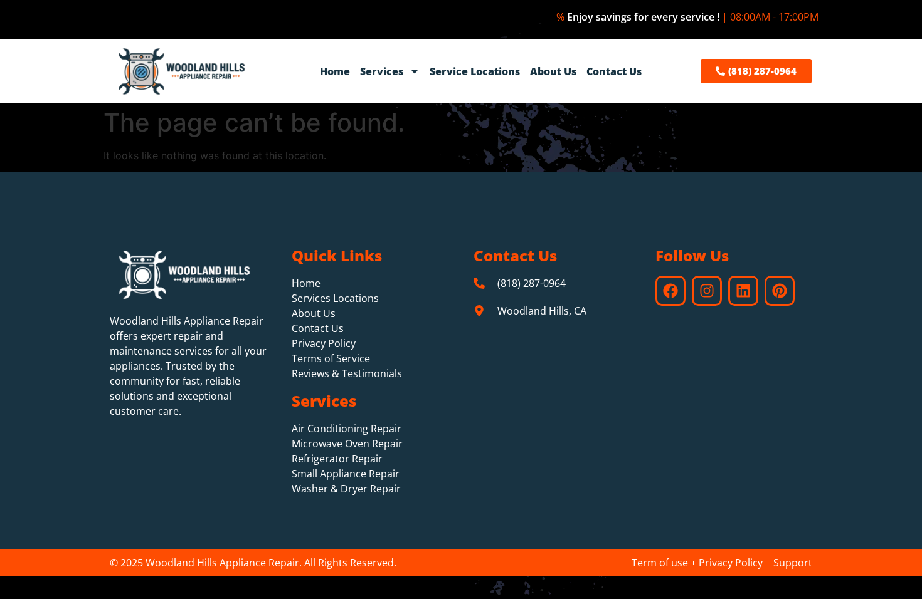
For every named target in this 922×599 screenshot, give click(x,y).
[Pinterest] (780, 291)
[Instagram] (707, 291)
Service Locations (475, 71)
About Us (553, 71)
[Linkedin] (743, 291)
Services (381, 71)
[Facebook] (670, 291)
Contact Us (614, 71)
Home (335, 71)
